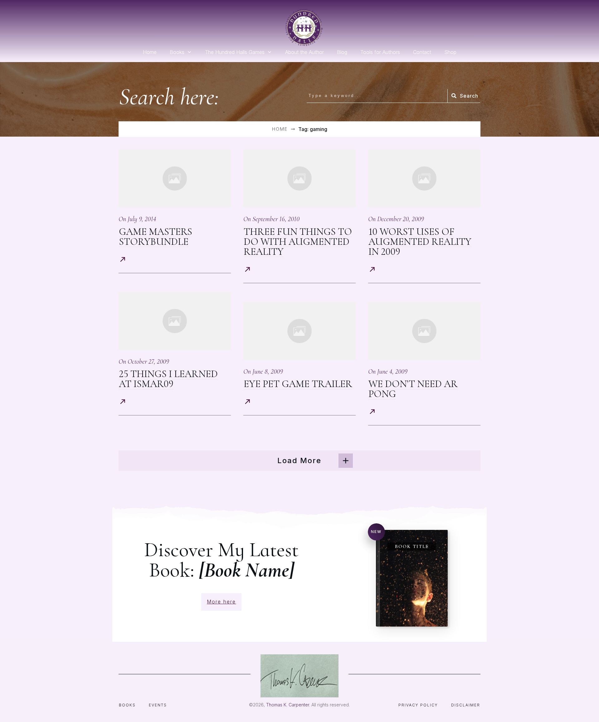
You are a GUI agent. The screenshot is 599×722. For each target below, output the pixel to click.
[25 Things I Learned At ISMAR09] (175, 321)
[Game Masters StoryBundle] (175, 178)
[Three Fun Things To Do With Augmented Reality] (299, 178)
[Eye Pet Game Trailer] (299, 331)
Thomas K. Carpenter (287, 704)
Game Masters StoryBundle (155, 236)
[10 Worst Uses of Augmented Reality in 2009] (424, 178)
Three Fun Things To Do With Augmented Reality (298, 241)
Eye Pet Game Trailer (298, 384)
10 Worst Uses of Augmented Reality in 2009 (419, 241)
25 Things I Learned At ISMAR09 (168, 379)
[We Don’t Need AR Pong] (424, 331)
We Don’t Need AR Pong (413, 389)
